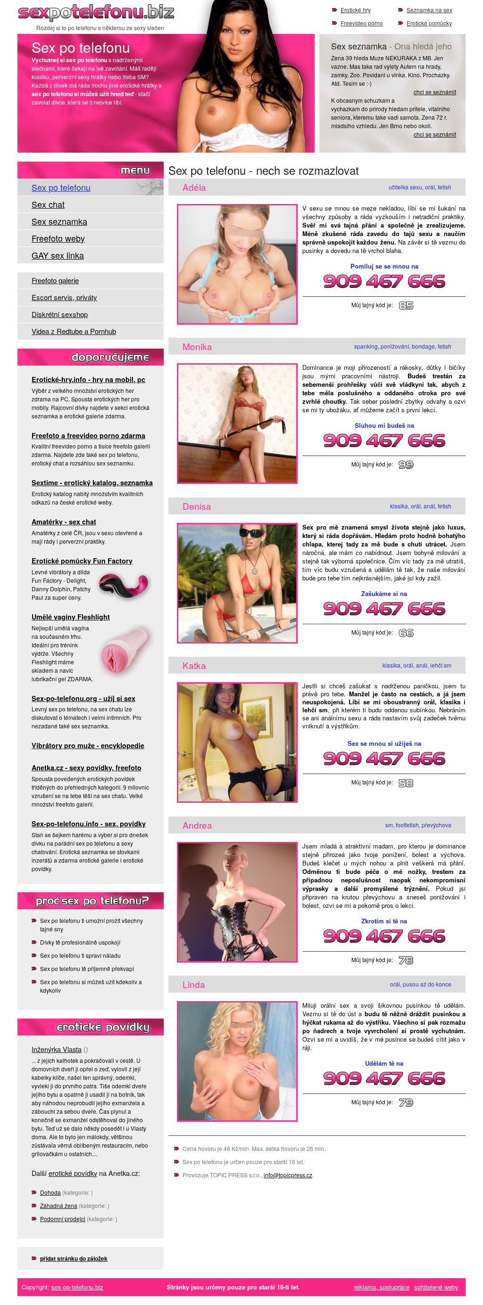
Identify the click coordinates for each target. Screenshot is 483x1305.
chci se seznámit (435, 92)
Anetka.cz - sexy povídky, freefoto (87, 767)
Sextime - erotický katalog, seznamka (92, 482)
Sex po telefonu (100, 12)
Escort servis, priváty (64, 297)
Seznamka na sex (429, 10)
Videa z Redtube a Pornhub (74, 331)
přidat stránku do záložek (74, 1258)
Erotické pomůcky (429, 23)
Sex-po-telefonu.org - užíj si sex (83, 698)
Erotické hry (356, 10)
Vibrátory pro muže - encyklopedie (88, 745)
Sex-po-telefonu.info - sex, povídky (89, 823)
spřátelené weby (436, 1286)
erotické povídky (73, 1173)
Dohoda (50, 1192)
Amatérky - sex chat (64, 521)
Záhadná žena (58, 1205)
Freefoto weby (58, 238)
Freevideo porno (362, 23)
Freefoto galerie (55, 280)
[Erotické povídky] (90, 1027)
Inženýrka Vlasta (57, 1049)
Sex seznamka (59, 221)
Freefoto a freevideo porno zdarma (88, 435)
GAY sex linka (58, 255)
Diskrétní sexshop (60, 314)
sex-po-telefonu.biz (77, 1286)
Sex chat (48, 204)
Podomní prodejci (62, 1219)
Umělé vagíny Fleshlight (71, 616)
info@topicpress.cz (288, 1175)
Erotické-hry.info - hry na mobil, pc (88, 379)
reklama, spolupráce (381, 1286)
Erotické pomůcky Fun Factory (82, 560)
